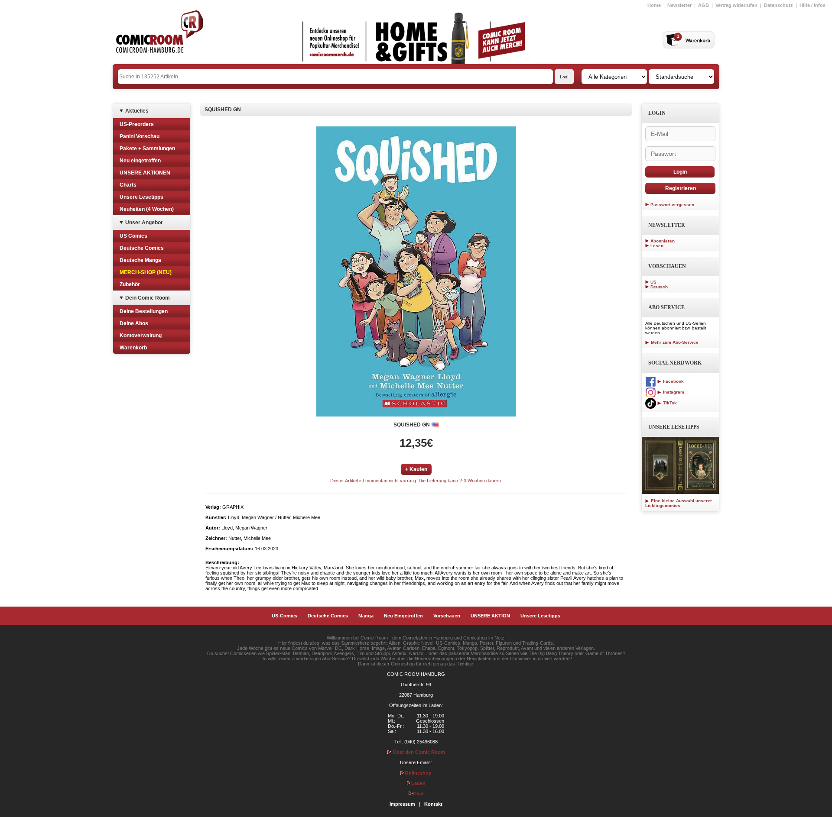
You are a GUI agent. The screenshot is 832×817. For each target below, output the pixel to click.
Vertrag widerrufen (736, 5)
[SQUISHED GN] (416, 271)
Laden (418, 783)
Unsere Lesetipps (141, 197)
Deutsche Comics (142, 248)
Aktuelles (137, 111)
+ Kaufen (416, 469)
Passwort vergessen (672, 204)
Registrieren (680, 188)
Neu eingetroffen (140, 161)
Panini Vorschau (139, 136)
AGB (703, 5)
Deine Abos (134, 323)
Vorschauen (446, 615)
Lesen (656, 245)
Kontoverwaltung (141, 336)
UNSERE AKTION (490, 615)
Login (680, 172)
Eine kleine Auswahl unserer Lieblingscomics (678, 503)
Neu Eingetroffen (403, 615)
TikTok (669, 402)
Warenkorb (133, 348)
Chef (418, 793)
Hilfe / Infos (813, 5)
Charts (128, 185)
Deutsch (659, 286)
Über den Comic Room (418, 752)
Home (654, 5)
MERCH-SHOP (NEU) (146, 272)
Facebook (673, 381)
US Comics (133, 236)
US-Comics (284, 615)
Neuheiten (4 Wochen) (147, 209)
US (653, 282)
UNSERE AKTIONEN (145, 173)
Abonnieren (662, 241)
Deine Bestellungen (144, 311)
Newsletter (679, 5)
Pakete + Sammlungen (147, 148)
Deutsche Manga (140, 260)
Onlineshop (418, 772)
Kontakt (433, 804)
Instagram (673, 392)
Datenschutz (778, 5)
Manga (366, 615)
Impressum (402, 804)
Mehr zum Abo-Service (674, 342)
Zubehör (130, 284)
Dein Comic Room (147, 298)
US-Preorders (137, 124)
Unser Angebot (143, 223)
